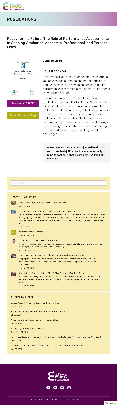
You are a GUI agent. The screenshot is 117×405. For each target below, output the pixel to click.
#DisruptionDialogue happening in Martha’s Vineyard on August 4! (47, 211)
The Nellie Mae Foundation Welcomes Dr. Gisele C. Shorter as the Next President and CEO (49, 345)
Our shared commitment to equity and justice (38, 240)
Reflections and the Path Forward (33, 231)
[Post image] (13, 203)
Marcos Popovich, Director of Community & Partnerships (43, 202)
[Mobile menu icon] (112, 6)
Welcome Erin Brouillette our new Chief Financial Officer (34, 320)
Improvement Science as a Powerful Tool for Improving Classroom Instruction (52, 255)
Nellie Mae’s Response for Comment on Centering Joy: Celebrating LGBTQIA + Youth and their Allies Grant (56, 337)
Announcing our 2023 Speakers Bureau (28, 328)
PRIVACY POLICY (80, 399)
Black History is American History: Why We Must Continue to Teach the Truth (51, 273)
